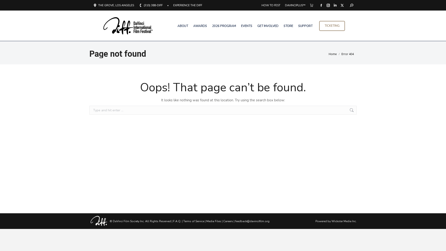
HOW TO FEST (271, 5)
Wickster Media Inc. (344, 221)
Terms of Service (193, 221)
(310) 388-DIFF (153, 5)
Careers (228, 221)
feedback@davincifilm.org (252, 221)
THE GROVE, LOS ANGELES (116, 5)
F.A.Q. (177, 221)
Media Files (213, 221)
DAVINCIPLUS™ (295, 5)
